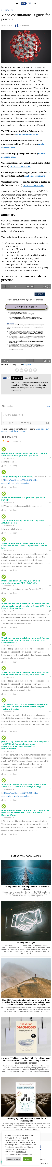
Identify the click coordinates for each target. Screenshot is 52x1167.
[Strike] (12, 422)
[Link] (27, 422)
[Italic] (6, 422)
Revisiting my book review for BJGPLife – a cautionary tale (26, 1119)
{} (31, 423)
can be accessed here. (20, 166)
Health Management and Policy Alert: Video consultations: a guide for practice (24, 454)
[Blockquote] (21, 422)
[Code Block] (24, 422)
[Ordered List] (15, 422)
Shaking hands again (26, 942)
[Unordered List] (18, 422)
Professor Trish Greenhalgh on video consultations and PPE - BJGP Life (20, 582)
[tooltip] (17, 370)
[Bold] (3, 422)
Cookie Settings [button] (13, 1159)
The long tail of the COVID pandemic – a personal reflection (26, 888)
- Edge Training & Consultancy (17, 476)
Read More (21, 1151)
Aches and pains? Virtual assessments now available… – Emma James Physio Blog (23, 785)
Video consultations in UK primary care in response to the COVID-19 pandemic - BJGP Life (24, 545)
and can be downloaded (27, 134)
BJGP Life (25, 25)
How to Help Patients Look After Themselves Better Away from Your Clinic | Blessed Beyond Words (25, 812)
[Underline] (9, 422)
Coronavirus (7, 10)
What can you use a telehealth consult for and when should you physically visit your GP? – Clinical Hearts (25, 640)
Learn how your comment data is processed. (25, 430)
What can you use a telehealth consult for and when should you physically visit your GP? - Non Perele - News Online (25, 606)
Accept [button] (27, 1159)
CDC (18, 364)
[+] (34, 423)
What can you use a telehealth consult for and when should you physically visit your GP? (25, 673)
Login (47, 406)
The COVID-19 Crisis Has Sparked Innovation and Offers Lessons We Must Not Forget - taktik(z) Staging (24, 706)
